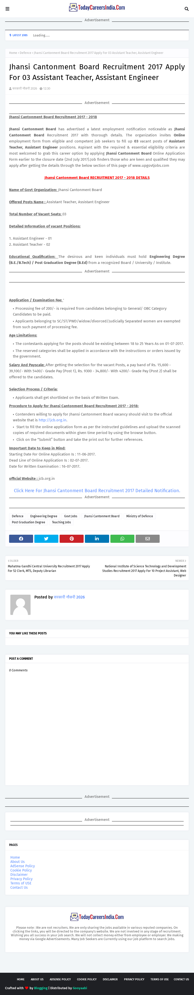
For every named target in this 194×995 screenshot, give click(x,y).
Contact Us (19, 887)
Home (13, 53)
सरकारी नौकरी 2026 (24, 88)
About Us (17, 862)
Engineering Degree (43, 516)
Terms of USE (20, 883)
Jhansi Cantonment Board (101, 516)
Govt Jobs (70, 516)
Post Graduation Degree (28, 522)
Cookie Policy (21, 870)
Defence (25, 53)
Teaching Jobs (61, 522)
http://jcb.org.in (52, 420)
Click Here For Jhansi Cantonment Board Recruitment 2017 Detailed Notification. (97, 490)
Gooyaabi (80, 988)
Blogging (40, 988)
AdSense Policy (22, 866)
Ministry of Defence (139, 516)
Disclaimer (19, 875)
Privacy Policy (21, 879)
